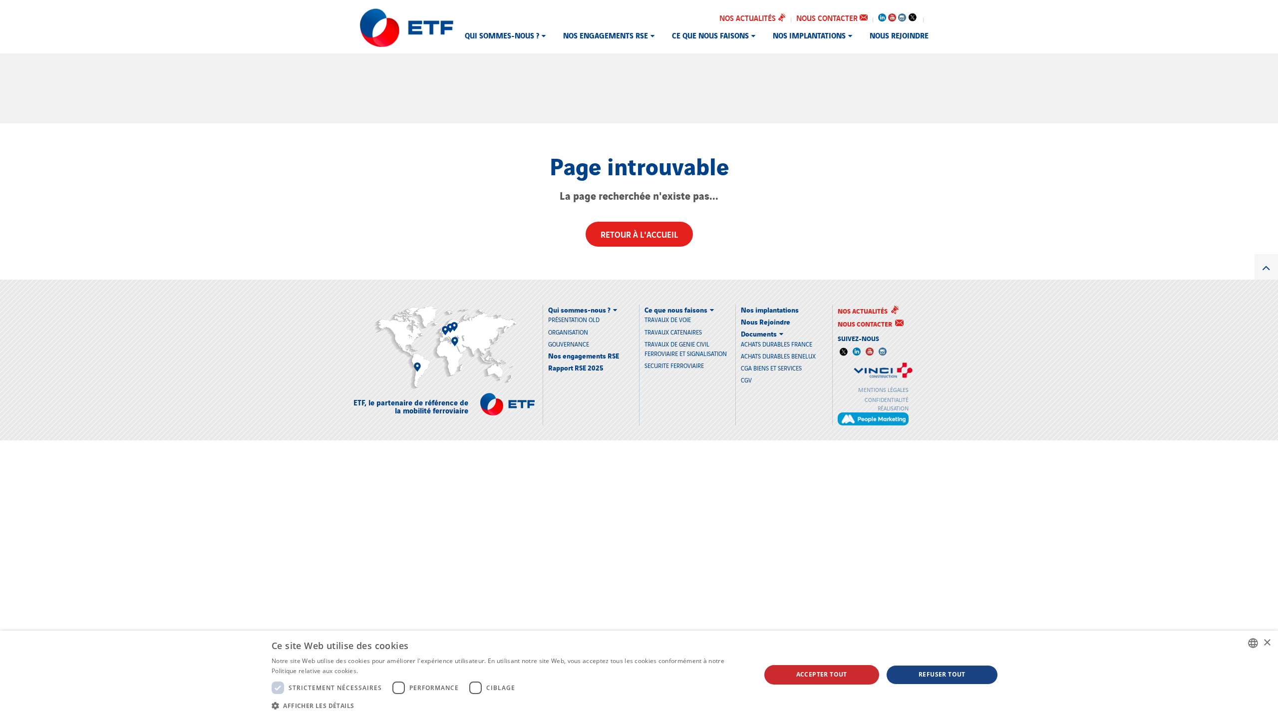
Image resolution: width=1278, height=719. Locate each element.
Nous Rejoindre (899, 34)
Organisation (568, 332)
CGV (746, 379)
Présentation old (574, 319)
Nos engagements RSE (605, 34)
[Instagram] (902, 15)
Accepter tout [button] (821, 674)
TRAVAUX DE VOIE (667, 319)
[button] (509, 706)
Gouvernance (568, 344)
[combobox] (1253, 643)
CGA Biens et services (771, 367)
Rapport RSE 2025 (576, 367)
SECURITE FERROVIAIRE (674, 365)
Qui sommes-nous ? (502, 34)
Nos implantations (809, 34)
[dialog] (639, 675)
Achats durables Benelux (778, 356)
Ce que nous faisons (710, 34)
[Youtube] (892, 15)
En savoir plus (380, 671)
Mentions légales (883, 389)
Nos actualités (748, 17)
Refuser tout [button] (942, 674)
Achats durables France (776, 344)
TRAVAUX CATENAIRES (673, 332)
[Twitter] (912, 17)
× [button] (1267, 643)
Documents (759, 333)
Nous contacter (828, 17)
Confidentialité (887, 399)
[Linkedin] (882, 15)
